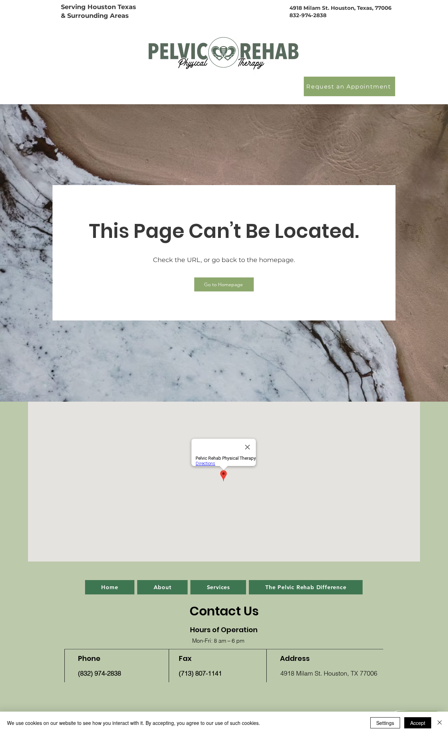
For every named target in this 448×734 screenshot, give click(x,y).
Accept (417, 722)
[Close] (439, 722)
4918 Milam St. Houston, (323, 8)
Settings (385, 722)
